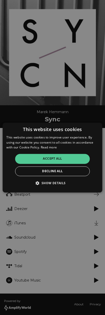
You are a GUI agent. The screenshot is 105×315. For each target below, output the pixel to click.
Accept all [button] (52, 159)
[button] (52, 183)
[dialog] (52, 157)
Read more (49, 147)
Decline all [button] (52, 171)
